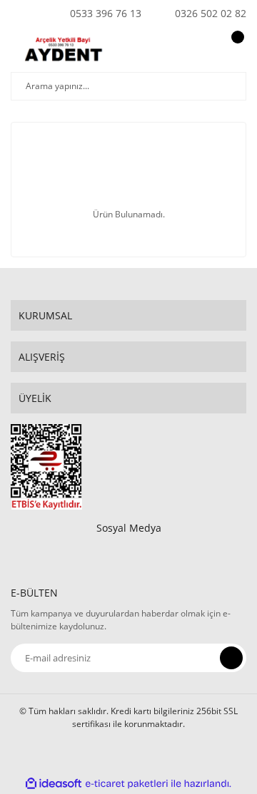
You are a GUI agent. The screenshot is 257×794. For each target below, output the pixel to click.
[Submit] (231, 657)
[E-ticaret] (126, 784)
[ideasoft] (53, 783)
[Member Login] (203, 50)
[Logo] (67, 50)
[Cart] (235, 50)
